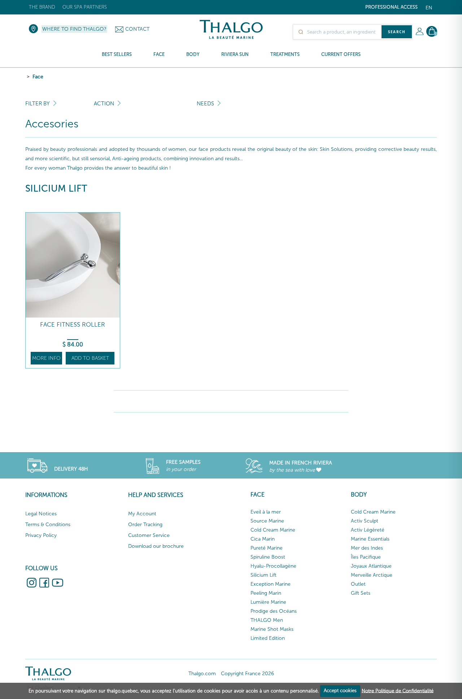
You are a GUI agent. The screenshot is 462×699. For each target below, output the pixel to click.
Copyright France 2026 (247, 673)
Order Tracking (145, 524)
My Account (142, 514)
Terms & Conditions (47, 524)
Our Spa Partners (84, 7)
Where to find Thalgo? (74, 29)
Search (396, 31)
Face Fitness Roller (72, 324)
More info (46, 358)
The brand (42, 7)
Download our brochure (156, 546)
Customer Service (149, 535)
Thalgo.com (202, 673)
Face (37, 77)
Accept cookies (340, 690)
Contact (137, 29)
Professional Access (391, 7)
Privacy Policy (41, 535)
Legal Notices (41, 514)
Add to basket (90, 358)
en (429, 8)
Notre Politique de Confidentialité (397, 690)
